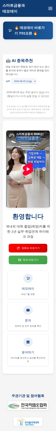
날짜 (8, 81)
